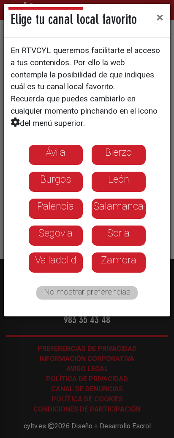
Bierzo (118, 152)
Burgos (55, 179)
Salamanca (118, 206)
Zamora (118, 260)
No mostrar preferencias (87, 292)
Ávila (55, 152)
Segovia (55, 233)
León (118, 179)
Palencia (55, 206)
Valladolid (55, 260)
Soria (118, 233)
